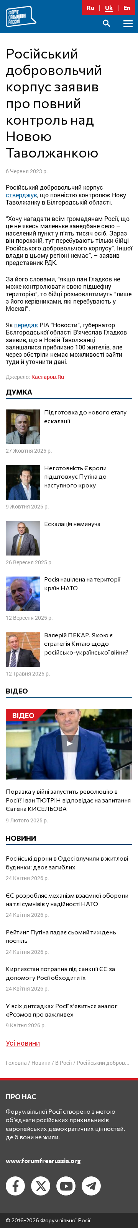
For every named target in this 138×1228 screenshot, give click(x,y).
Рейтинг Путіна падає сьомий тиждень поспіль (61, 936)
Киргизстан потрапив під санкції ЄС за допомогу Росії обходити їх (60, 973)
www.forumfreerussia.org (43, 1160)
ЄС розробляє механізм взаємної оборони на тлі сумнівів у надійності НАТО (67, 899)
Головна (16, 1062)
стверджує (21, 195)
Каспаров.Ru (47, 376)
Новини (41, 1062)
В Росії (63, 1062)
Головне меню (128, 32)
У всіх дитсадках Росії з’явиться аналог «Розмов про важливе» (62, 1010)
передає (26, 325)
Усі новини (23, 1043)
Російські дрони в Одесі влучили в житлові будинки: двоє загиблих (67, 862)
